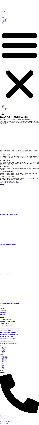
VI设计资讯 (15, 119)
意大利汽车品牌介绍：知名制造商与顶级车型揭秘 (9, 334)
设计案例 (1, 354)
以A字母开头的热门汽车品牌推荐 (6, 325)
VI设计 (5, 19)
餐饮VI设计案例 (3, 312)
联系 (3, 23)
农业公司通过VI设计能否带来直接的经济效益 (8, 244)
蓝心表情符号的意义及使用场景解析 (6, 336)
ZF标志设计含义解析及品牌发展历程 (6, 341)
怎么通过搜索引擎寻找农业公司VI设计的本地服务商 (9, 303)
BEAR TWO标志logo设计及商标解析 (6, 330)
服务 (3, 17)
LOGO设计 (6, 18)
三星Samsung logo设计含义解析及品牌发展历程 (8, 343)
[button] (19, 64)
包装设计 (5, 20)
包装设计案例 (2, 314)
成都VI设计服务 (9, 119)
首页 (3, 105)
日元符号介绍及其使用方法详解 (5, 319)
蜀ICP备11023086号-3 (4, 421)
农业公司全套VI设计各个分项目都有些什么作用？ (9, 214)
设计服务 (4, 119)
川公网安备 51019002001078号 (13, 421)
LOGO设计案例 (3, 310)
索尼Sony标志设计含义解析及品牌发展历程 (8, 338)
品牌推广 (5, 21)
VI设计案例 (2, 308)
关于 (3, 22)
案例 (3, 106)
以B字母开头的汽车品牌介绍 (5, 323)
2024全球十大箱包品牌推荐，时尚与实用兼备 (8, 332)
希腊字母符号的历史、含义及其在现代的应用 (8, 321)
